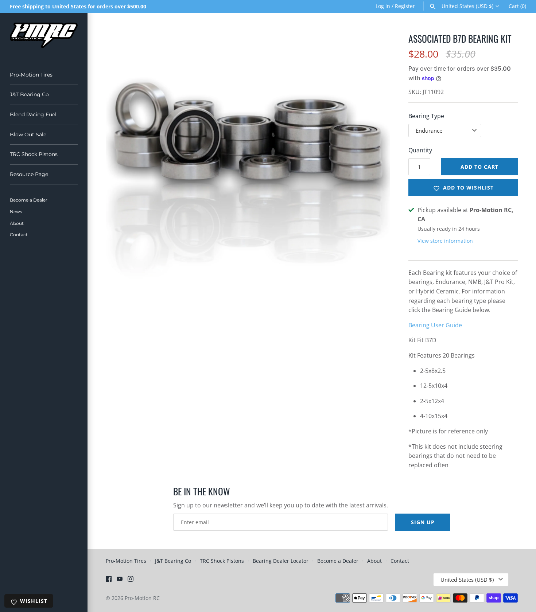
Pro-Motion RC (142, 598)
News (16, 211)
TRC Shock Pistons (34, 154)
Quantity (420, 150)
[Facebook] (109, 580)
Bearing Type (426, 116)
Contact (19, 234)
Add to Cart (479, 166)
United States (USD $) (467, 6)
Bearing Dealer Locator (280, 560)
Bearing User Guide (435, 325)
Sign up (423, 522)
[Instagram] (130, 580)
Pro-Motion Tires (31, 75)
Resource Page (29, 174)
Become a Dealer (28, 200)
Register (405, 6)
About (17, 223)
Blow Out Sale (28, 134)
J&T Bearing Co (29, 94)
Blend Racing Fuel (33, 114)
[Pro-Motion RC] (44, 35)
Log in (383, 6)
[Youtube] (120, 580)
